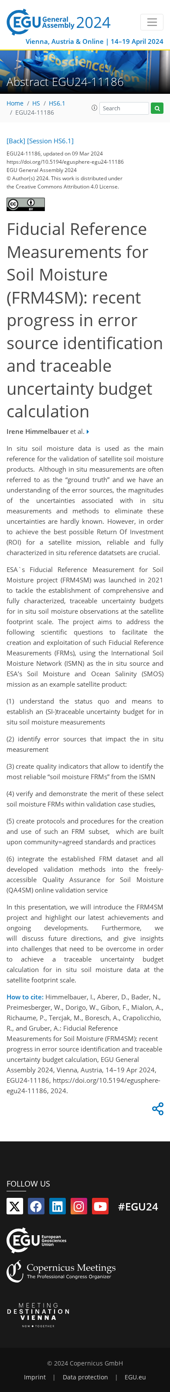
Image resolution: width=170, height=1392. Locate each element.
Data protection (85, 1377)
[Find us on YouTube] (100, 1208)
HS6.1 (57, 103)
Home (15, 103)
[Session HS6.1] (50, 140)
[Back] (16, 140)
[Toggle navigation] (151, 22)
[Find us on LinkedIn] (57, 1208)
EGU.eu (135, 1377)
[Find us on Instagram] (79, 1208)
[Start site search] (157, 108)
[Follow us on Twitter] (15, 1208)
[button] (95, 108)
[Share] (156, 1111)
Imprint (35, 1377)
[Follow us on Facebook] (36, 1208)
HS (36, 103)
